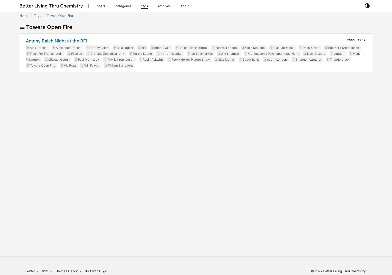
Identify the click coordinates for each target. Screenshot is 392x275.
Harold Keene (142, 53)
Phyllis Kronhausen (121, 59)
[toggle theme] (367, 6)
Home (24, 15)
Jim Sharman (230, 53)
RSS (45, 271)
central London (226, 48)
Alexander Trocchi (68, 48)
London (339, 53)
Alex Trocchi (38, 48)
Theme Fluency (67, 271)
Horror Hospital (171, 53)
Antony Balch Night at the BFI (56, 41)
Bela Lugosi (125, 48)
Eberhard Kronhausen (343, 48)
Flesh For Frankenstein (46, 53)
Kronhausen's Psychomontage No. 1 (273, 53)
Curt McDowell (283, 48)
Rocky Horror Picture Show (191, 59)
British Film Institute (193, 48)
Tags (37, 15)
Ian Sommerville (202, 53)
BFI (143, 48)
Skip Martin (226, 59)
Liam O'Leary (316, 53)
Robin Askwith (153, 59)
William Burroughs (120, 65)
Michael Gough (59, 59)
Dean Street (311, 48)
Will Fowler (92, 65)
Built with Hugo (96, 271)
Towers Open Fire (60, 15)
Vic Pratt (70, 65)
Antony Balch (99, 48)
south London (277, 59)
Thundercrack (339, 59)
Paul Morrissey (88, 59)
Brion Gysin (162, 48)
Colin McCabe (255, 48)
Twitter (30, 271)
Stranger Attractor (308, 59)
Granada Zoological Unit (107, 53)
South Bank (251, 59)
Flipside (76, 53)
